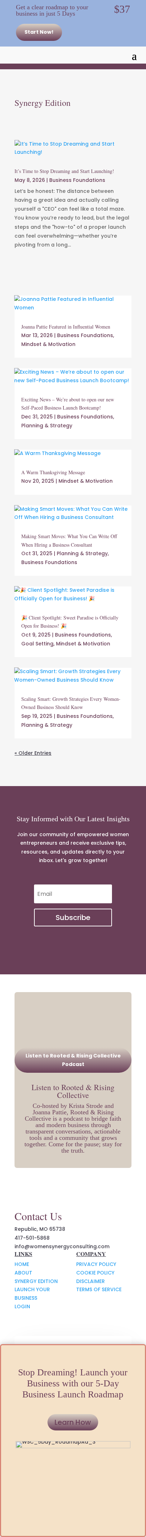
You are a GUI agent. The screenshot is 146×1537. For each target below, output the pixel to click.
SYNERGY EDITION (36, 1281)
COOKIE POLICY (95, 1272)
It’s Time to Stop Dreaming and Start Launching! (64, 171)
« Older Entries (33, 753)
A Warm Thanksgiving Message (53, 472)
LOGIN (22, 1306)
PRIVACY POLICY (96, 1264)
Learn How (73, 1422)
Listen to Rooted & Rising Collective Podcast (73, 1060)
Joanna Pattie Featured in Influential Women (65, 326)
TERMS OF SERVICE (99, 1289)
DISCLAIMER (90, 1281)
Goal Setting (37, 643)
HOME (22, 1264)
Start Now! (39, 32)
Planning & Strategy (46, 425)
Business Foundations (77, 180)
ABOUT (23, 1272)
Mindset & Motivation (48, 344)
